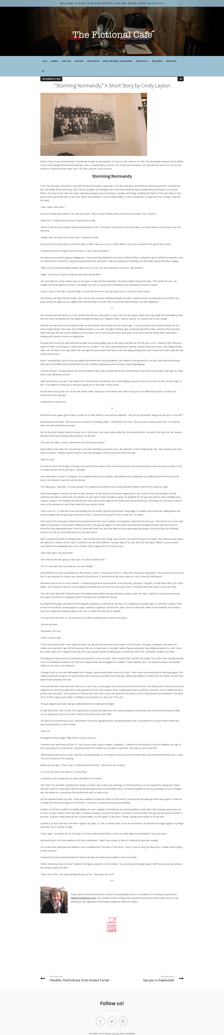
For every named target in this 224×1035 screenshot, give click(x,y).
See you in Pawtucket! (158, 978)
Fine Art (79, 61)
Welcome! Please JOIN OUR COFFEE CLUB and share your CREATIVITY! (112, 3)
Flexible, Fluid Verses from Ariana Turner (80, 978)
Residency (157, 61)
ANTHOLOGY (142, 61)
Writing (66, 61)
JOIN (44, 61)
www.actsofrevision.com (83, 898)
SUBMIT (55, 61)
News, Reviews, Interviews (117, 61)
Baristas (171, 61)
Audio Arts (93, 61)
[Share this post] (181, 79)
